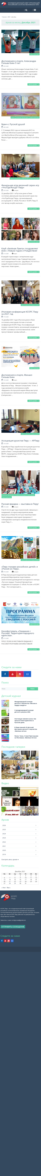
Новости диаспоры (34, 54)
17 (25, 879)
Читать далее (33, 84)
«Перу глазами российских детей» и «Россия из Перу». (19, 567)
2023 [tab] (4, 838)
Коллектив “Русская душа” (22, 117)
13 (4, 879)
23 (20, 881)
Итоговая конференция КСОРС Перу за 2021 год (19, 312)
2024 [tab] (4, 834)
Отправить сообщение (12, 926)
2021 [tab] (4, 846)
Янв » (9, 888)
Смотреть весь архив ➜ (10, 859)
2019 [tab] (4, 854)
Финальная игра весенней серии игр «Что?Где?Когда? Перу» (20, 186)
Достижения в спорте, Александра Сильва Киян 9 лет (18, 62)
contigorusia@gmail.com (19, 920)
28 (10, 883)
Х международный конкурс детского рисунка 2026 (24, 711)
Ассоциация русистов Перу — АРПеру (20, 440)
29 (15, 883)
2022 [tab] (4, 842)
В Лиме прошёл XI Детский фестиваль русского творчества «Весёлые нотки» (25, 729)
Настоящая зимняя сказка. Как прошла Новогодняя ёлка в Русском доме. (25, 720)
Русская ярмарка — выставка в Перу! (20, 503)
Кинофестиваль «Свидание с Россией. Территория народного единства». (17, 633)
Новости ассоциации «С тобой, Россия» (19, 178)
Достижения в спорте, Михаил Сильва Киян (16, 375)
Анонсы (13, 117)
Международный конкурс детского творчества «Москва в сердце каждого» (25, 703)
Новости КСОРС (35, 305)
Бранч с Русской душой (13, 124)
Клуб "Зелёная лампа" (33, 241)
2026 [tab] (4, 825)
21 (10, 881)
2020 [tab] (4, 850)
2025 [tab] (4, 829)
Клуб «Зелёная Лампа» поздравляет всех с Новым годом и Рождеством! (19, 249)
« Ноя (3, 888)
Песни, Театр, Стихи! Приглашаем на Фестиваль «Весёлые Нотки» (26, 737)
